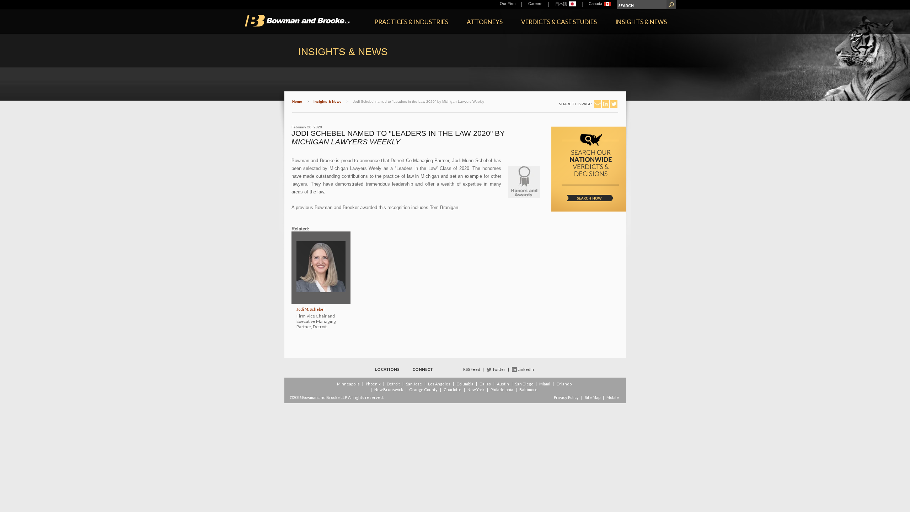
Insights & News (641, 22)
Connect (422, 369)
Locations (387, 369)
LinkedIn (526, 369)
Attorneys (485, 22)
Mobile (612, 397)
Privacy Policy (566, 397)
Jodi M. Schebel (310, 309)
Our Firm (507, 3)
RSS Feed (471, 369)
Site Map (592, 397)
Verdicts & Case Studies (559, 22)
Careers (535, 3)
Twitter (498, 369)
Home (297, 101)
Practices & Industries (411, 22)
